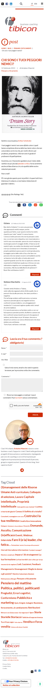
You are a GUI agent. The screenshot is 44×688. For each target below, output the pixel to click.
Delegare (4, 526)
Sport (32, 613)
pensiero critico (24, 163)
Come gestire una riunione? (26, 507)
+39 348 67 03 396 (13, 660)
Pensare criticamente (22, 48)
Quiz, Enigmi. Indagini (23, 603)
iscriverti (18, 398)
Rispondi (35, 274)
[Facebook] (24, 204)
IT (32, 4)
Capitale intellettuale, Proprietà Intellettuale (17, 501)
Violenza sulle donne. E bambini (19, 627)
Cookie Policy (7, 666)
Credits (5, 668)
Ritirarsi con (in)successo (9, 613)
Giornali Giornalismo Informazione (15, 550)
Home (3, 48)
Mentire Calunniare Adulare (23, 574)
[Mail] (35, 204)
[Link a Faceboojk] (7, 4)
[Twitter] (19, 205)
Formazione (15, 545)
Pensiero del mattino (16, 583)
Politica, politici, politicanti (20, 588)
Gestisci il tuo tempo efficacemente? (29, 545)
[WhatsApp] (41, 204)
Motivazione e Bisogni (8, 579)
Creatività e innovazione (30, 521)
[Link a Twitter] (2, 4)
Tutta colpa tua (18, 622)
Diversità (26, 526)
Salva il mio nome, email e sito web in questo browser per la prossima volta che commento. (22, 368)
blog (9, 48)
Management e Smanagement (14, 569)
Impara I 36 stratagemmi (26, 554)
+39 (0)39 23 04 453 (11, 658)
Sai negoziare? (24, 613)
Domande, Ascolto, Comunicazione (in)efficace (22, 530)
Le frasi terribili (22, 560)
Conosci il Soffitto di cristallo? (29, 511)
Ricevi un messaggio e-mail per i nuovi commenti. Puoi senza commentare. (20, 396)
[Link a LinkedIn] (11, 4)
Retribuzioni (34, 607)
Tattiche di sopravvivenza (32, 617)
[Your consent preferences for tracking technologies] (40, 684)
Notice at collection (11, 685)
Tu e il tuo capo (7, 622)
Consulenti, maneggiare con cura (12, 516)
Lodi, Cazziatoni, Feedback (29, 564)
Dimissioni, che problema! (15, 526)
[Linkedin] (30, 204)
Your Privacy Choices (18, 681)
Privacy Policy (7, 664)
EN (35, 4)
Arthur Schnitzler (24, 141)
